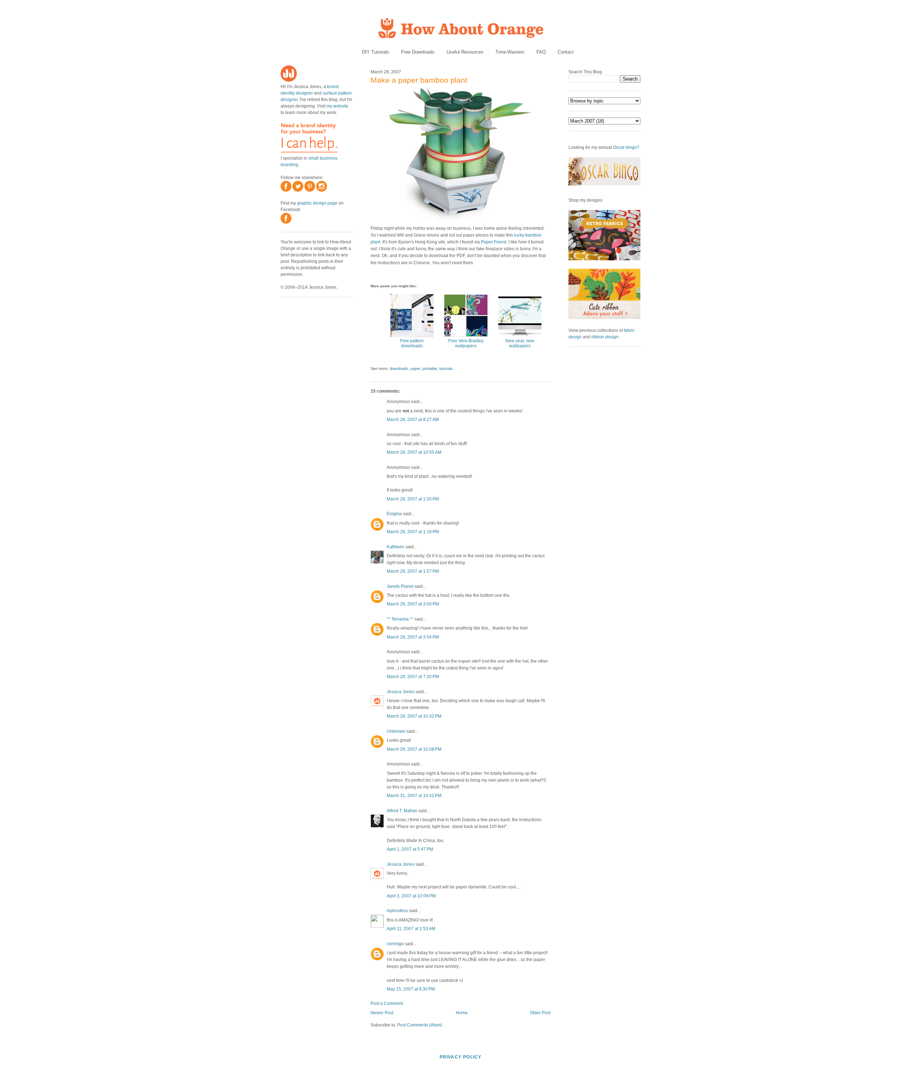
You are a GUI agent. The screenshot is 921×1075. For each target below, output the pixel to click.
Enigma (394, 513)
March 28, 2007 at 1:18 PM (413, 531)
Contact (566, 52)
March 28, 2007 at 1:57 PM (413, 571)
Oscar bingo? (626, 147)
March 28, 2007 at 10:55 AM (414, 452)
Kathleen (395, 546)
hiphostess (397, 910)
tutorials (446, 368)
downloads (399, 368)
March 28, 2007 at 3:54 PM (413, 637)
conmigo (395, 943)
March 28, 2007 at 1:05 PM (413, 499)
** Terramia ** (400, 619)
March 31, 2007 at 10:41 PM (414, 795)
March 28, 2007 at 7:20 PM (413, 676)
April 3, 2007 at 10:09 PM (411, 895)
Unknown (396, 731)
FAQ (541, 52)
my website (337, 106)
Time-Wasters (510, 52)
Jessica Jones (400, 691)
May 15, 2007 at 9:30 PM (411, 989)
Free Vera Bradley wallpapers (466, 343)
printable (429, 368)
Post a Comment (387, 1003)
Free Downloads (418, 52)
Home (462, 1012)
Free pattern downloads (412, 343)
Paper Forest (493, 241)
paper (415, 368)
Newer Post (382, 1012)
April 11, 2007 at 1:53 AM (411, 928)
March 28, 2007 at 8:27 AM (413, 419)
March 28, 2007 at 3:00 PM (413, 604)
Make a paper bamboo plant (419, 80)
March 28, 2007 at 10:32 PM (414, 716)
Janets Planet (400, 586)
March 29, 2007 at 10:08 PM (414, 749)
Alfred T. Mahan (402, 810)
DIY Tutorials (375, 52)
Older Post (540, 1012)
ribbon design (604, 336)
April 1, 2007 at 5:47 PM (410, 849)
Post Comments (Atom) (419, 1025)
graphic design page (317, 203)
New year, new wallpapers (519, 343)
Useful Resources (465, 52)
